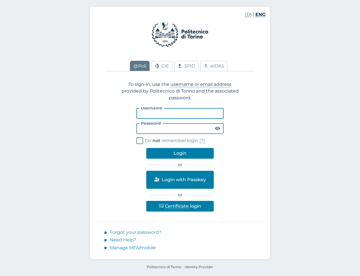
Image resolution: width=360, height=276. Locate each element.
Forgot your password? (135, 232)
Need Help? (123, 240)
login (180, 205)
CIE (165, 66)
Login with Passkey (183, 179)
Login (180, 153)
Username (151, 108)
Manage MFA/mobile (133, 247)
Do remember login (171, 139)
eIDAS (217, 66)
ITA (248, 14)
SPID (189, 66)
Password (151, 123)
